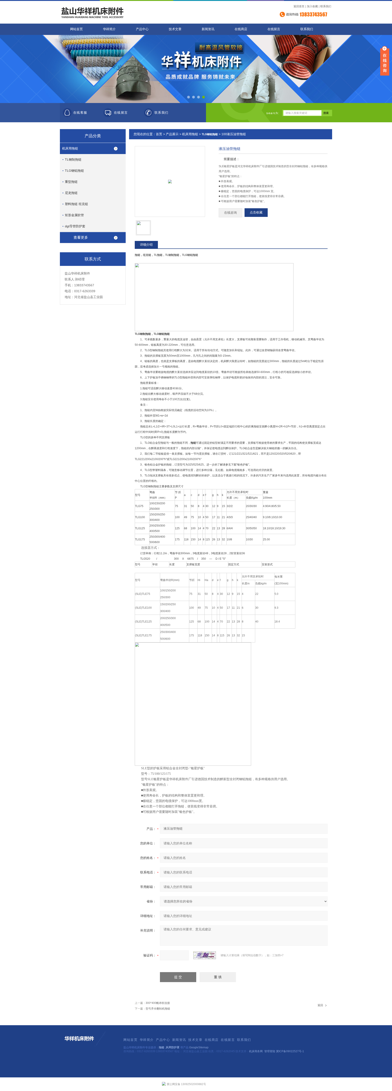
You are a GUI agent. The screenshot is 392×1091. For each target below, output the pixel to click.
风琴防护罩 (172, 1047)
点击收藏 (256, 212)
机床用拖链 (70, 148)
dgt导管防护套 (75, 226)
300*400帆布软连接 (158, 1003)
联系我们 (325, 6)
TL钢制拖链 (73, 159)
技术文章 (175, 29)
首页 (159, 134)
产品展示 (172, 134)
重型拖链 (71, 182)
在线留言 (273, 29)
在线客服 (80, 112)
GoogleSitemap (198, 1047)
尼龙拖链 (71, 193)
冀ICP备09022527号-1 (290, 1051)
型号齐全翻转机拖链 (158, 1008)
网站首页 (76, 29)
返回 (320, 1005)
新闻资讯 (208, 29)
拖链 (161, 1047)
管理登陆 (269, 1051)
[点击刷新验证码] (204, 955)
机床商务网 (256, 1051)
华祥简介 (109, 29)
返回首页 (299, 6)
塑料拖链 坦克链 (76, 204)
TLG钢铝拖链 (74, 170)
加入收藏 (312, 6)
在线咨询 (230, 212)
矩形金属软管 (74, 215)
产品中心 (142, 29)
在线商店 (241, 29)
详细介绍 (146, 244)
